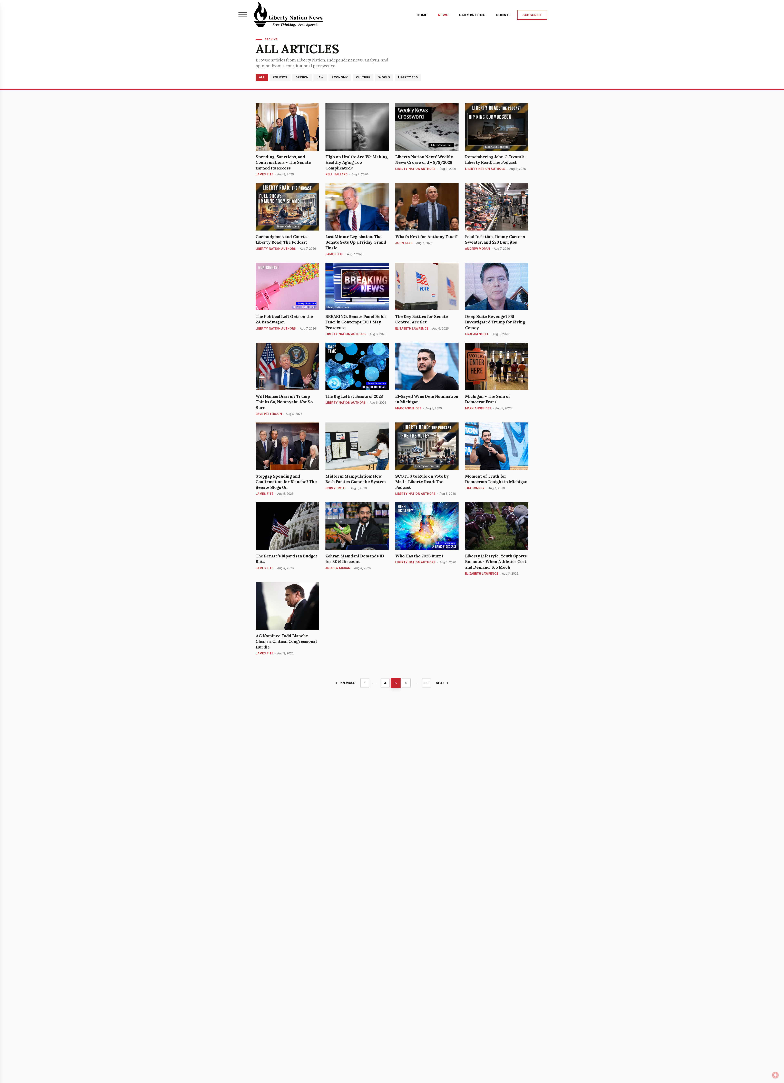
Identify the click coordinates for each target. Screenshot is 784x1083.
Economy (340, 77)
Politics (280, 77)
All (262, 77)
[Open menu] (242, 15)
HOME (422, 15)
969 (426, 683)
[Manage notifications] (775, 1075)
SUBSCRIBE (532, 15)
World (384, 77)
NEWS (443, 15)
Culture (363, 77)
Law (320, 77)
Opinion (301, 77)
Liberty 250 (408, 77)
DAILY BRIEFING (472, 15)
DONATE (503, 15)
